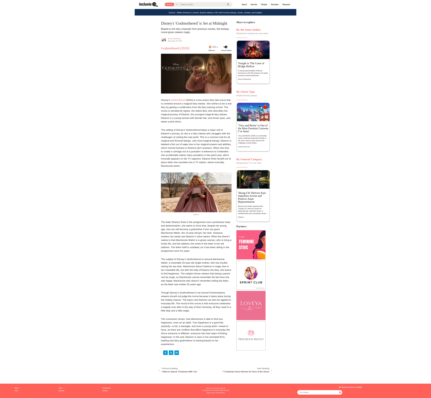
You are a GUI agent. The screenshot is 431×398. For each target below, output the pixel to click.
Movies (254, 4)
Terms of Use (210, 393)
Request (286, 4)
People (264, 4)
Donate (105, 390)
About (244, 4)
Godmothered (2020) (175, 48)
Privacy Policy (220, 393)
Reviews (275, 4)
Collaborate (106, 388)
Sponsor (61, 390)
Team (60, 388)
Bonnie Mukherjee (174, 39)
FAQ (16, 390)
